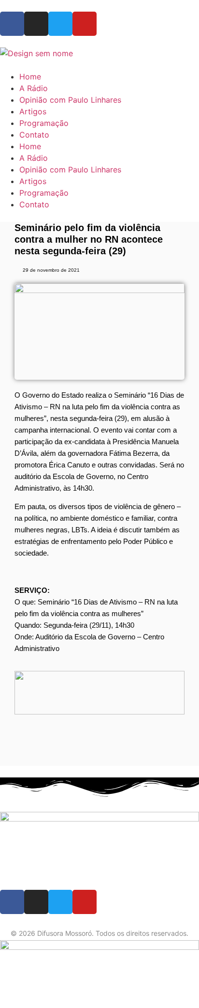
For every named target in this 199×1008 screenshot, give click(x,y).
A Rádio (33, 88)
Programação (44, 123)
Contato (34, 135)
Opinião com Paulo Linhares (70, 100)
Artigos (32, 111)
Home (30, 76)
